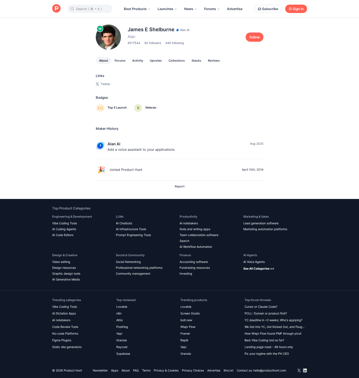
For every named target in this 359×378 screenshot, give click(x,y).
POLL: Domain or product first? (266, 313)
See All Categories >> (258, 268)
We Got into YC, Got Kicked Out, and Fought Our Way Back (275, 327)
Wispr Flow (187, 327)
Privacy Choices (193, 370)
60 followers (152, 43)
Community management (133, 273)
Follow (254, 37)
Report (179, 186)
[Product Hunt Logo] (56, 8)
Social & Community (130, 255)
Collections (176, 60)
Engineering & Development (72, 216)
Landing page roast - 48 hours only (269, 347)
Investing (186, 273)
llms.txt (228, 370)
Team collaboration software (199, 235)
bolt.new (186, 320)
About (103, 60)
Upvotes (156, 60)
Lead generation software (261, 223)
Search (184, 241)
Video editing (61, 262)
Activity (137, 60)
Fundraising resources (195, 267)
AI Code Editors (62, 235)
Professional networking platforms (139, 267)
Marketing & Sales (256, 216)
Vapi (119, 333)
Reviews (214, 60)
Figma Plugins (61, 340)
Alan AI (114, 144)
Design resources (64, 267)
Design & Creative (64, 255)
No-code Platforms (65, 333)
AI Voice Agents (254, 262)
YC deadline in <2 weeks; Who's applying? (273, 320)
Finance (185, 255)
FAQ (136, 370)
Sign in (298, 9)
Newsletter (100, 370)
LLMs (120, 216)
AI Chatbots (124, 223)
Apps (114, 370)
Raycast (121, 347)
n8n (119, 313)
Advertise (234, 9)
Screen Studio (190, 313)
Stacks (196, 60)
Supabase (123, 353)
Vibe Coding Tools (64, 223)
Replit (184, 340)
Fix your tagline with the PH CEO (267, 353)
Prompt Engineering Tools (133, 235)
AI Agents (250, 255)
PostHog (122, 327)
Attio (119, 320)
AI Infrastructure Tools (131, 229)
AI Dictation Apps (64, 313)
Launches (165, 9)
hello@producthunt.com (269, 370)
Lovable (121, 306)
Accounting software (194, 262)
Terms (146, 370)
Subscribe (270, 9)
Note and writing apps (195, 229)
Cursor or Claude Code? (261, 306)
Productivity (188, 216)
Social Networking (128, 262)
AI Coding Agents (64, 229)
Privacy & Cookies (166, 370)
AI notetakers (189, 223)
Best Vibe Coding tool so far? (264, 340)
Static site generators (67, 347)
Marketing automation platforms (265, 229)
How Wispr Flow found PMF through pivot (273, 333)
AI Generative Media (66, 279)
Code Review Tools (65, 327)
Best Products (135, 9)
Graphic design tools (66, 273)
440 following (174, 43)
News (188, 9)
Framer (185, 333)
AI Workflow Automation (196, 246)
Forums (210, 9)
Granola (121, 340)
